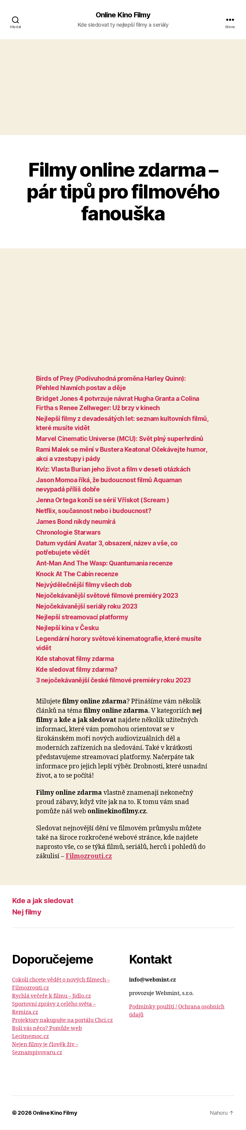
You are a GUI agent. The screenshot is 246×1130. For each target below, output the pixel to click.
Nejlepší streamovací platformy (82, 617)
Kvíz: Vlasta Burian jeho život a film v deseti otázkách (113, 469)
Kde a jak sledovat (42, 900)
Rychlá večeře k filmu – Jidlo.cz (51, 996)
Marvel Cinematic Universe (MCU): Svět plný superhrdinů (119, 438)
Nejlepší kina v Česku (67, 628)
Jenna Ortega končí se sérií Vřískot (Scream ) (102, 500)
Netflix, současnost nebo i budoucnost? (93, 511)
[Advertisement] (123, 87)
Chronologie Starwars (68, 532)
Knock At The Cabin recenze (77, 574)
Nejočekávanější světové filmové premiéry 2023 (107, 595)
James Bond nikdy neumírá (75, 521)
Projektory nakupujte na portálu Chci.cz (62, 1020)
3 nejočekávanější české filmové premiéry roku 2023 (113, 680)
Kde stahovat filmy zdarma (75, 658)
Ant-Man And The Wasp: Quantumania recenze (104, 563)
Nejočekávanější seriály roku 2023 (86, 606)
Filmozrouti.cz (89, 856)
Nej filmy (26, 912)
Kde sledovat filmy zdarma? (76, 669)
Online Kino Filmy (123, 15)
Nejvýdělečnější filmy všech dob (84, 584)
